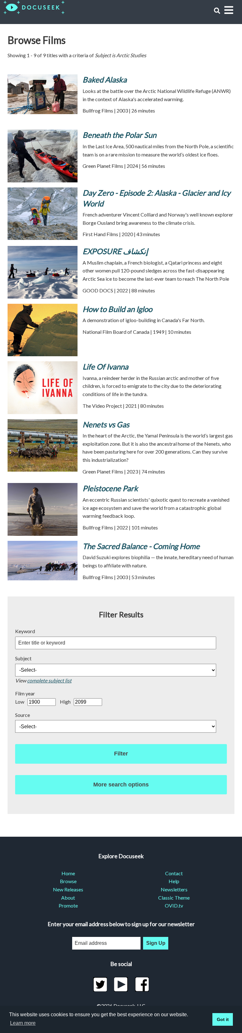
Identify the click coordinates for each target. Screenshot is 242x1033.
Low (19, 702)
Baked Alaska (105, 79)
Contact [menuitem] (174, 873)
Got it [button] (223, 1019)
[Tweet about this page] (100, 984)
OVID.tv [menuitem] (174, 905)
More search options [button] (121, 784)
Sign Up (155, 943)
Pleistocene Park (110, 488)
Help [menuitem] (174, 881)
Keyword (25, 631)
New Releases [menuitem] (68, 889)
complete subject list (49, 680)
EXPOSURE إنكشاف (115, 251)
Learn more (23, 1023)
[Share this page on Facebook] (142, 984)
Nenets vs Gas (106, 424)
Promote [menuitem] (68, 905)
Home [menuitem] (68, 873)
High (65, 702)
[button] (217, 11)
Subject (23, 658)
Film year (25, 693)
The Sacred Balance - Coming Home (141, 546)
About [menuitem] (68, 898)
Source (22, 715)
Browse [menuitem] (68, 881)
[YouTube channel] (121, 984)
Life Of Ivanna (105, 366)
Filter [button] (121, 753)
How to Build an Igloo (117, 309)
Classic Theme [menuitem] (174, 898)
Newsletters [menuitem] (174, 889)
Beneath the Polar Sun (119, 134)
